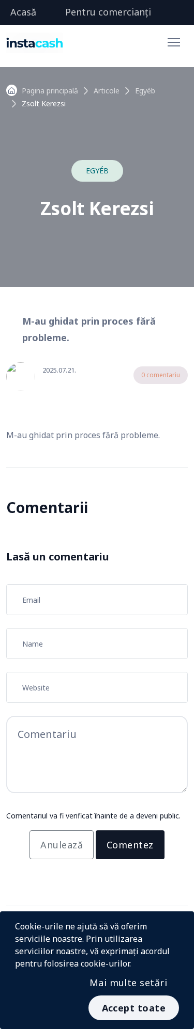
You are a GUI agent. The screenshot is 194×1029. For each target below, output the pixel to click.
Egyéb (145, 90)
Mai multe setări (128, 982)
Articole (107, 90)
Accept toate (134, 1008)
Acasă (23, 12)
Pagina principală (50, 90)
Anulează (61, 845)
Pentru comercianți (108, 12)
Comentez (130, 845)
